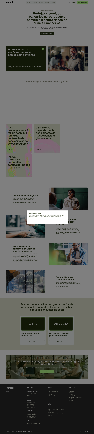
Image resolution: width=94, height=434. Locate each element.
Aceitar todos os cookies (60, 219)
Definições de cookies (33, 219)
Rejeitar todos (49, 219)
